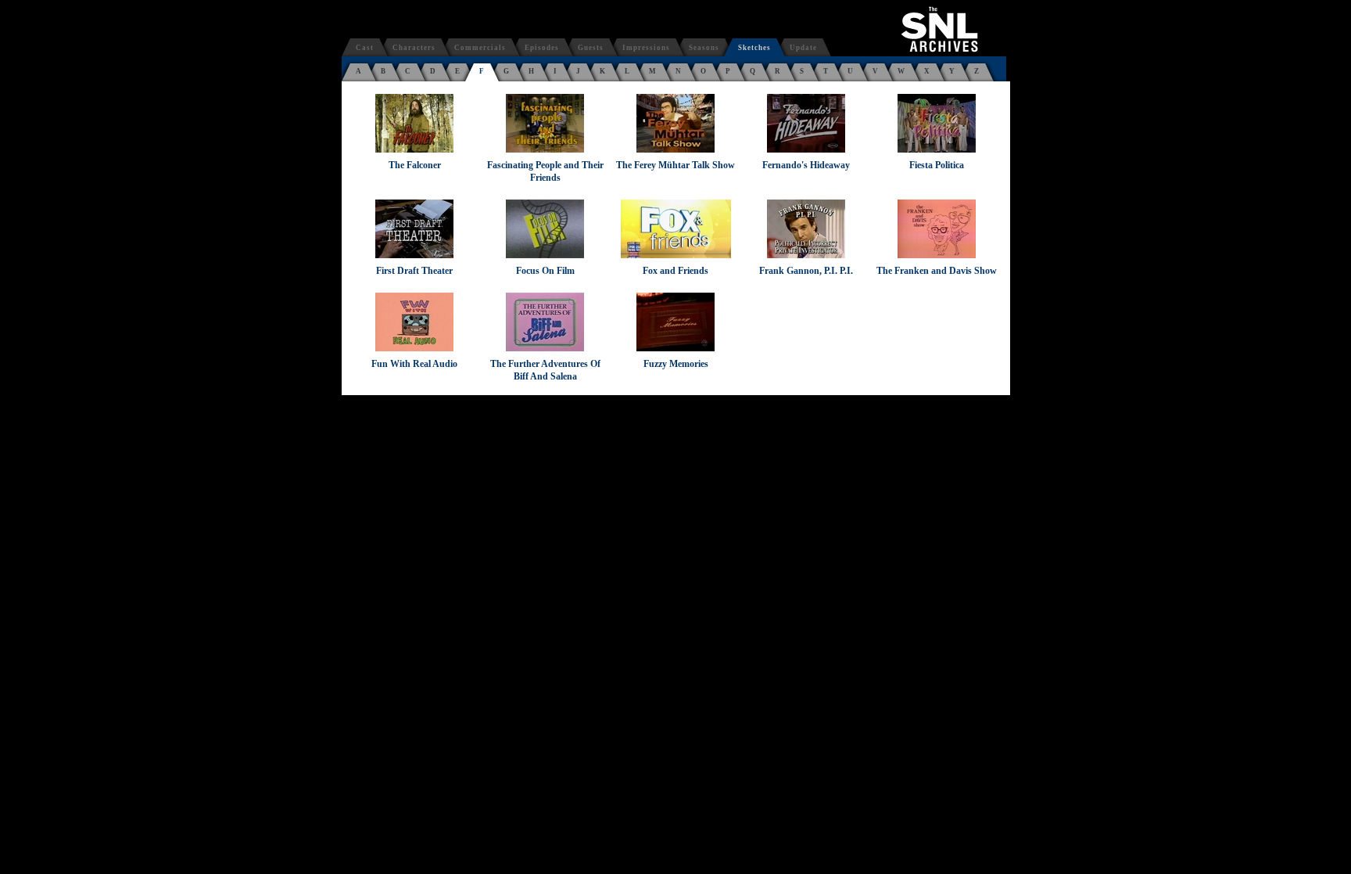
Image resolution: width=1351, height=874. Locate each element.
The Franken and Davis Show (936, 270)
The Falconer (415, 165)
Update (803, 48)
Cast (365, 48)
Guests (591, 48)
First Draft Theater (414, 270)
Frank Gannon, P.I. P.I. (806, 270)
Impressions (646, 48)
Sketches (754, 48)
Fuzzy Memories (675, 363)
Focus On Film (545, 270)
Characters (413, 48)
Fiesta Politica (936, 165)
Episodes (542, 48)
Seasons (704, 48)
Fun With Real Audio (414, 363)
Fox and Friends (675, 270)
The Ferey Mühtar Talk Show (675, 165)
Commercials (480, 48)
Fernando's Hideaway (806, 165)
